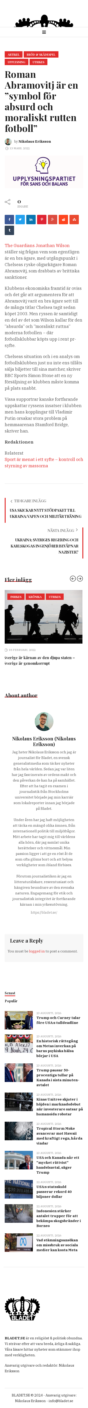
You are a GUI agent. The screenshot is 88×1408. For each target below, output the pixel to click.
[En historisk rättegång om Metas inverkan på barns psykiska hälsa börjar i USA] (19, 1043)
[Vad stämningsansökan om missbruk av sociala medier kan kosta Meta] (19, 1242)
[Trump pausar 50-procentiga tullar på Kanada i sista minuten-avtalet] (19, 1072)
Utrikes (38, 62)
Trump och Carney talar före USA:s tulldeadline (58, 1020)
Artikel (13, 54)
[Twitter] (20, 219)
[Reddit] (63, 219)
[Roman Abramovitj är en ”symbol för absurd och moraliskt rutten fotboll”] (44, 171)
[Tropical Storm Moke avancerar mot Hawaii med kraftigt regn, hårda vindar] (19, 1130)
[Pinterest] (41, 219)
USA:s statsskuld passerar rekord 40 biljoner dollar (54, 1191)
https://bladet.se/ (44, 912)
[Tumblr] (9, 230)
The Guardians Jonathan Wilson (37, 245)
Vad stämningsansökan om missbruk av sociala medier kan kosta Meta (57, 1245)
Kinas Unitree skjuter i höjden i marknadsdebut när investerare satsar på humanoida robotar (59, 1106)
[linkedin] (31, 219)
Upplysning (16, 62)
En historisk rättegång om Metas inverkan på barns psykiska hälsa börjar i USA (57, 1048)
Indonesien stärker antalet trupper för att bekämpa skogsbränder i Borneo (58, 1218)
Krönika (24, 597)
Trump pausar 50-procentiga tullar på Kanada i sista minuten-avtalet (57, 1077)
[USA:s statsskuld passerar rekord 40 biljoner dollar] (19, 1189)
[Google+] (52, 219)
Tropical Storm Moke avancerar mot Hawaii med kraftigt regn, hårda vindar (59, 1135)
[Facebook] (9, 219)
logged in (37, 951)
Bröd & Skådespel (41, 54)
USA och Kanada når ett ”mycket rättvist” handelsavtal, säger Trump (57, 1165)
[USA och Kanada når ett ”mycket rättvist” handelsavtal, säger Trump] (19, 1159)
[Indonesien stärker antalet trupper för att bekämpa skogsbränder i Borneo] (19, 1213)
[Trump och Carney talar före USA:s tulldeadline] (19, 1020)
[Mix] (74, 219)
